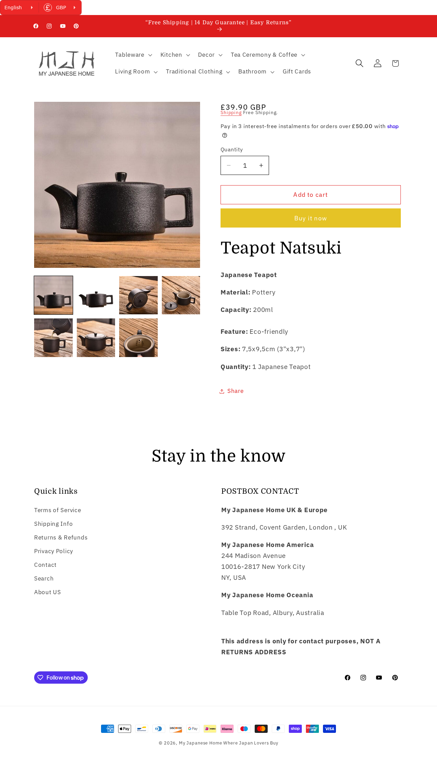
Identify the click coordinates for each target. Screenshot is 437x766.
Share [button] (235, 391)
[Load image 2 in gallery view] (96, 295)
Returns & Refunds (60, 537)
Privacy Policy (53, 551)
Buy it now (310, 218)
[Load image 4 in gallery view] (181, 295)
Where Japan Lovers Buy (250, 743)
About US (47, 592)
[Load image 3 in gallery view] (138, 295)
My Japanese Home (200, 743)
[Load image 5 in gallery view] (53, 337)
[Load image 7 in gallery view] (138, 337)
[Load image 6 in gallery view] (96, 337)
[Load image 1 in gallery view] (53, 295)
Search (44, 578)
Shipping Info (53, 524)
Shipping (231, 112)
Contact (45, 565)
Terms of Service (57, 510)
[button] (132, 54)
